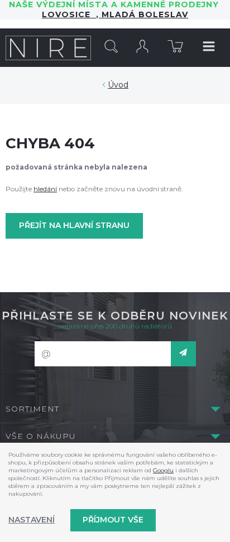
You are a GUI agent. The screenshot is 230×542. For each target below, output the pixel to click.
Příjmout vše (113, 520)
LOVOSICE (69, 14)
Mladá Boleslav (143, 14)
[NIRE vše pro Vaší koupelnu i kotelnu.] (48, 47)
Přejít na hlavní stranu (74, 225)
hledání (45, 189)
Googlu (163, 470)
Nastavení (31, 520)
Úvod (118, 85)
